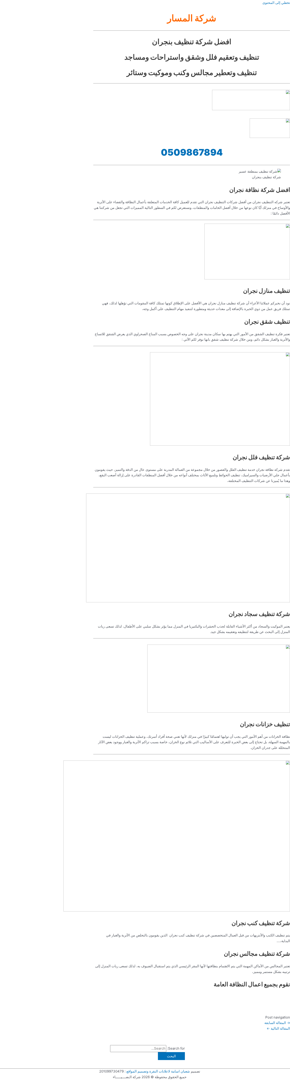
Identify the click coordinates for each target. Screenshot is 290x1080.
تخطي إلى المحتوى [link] (276, 2)
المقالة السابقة (277, 1023)
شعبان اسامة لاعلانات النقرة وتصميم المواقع (158, 1071)
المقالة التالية (278, 1028)
